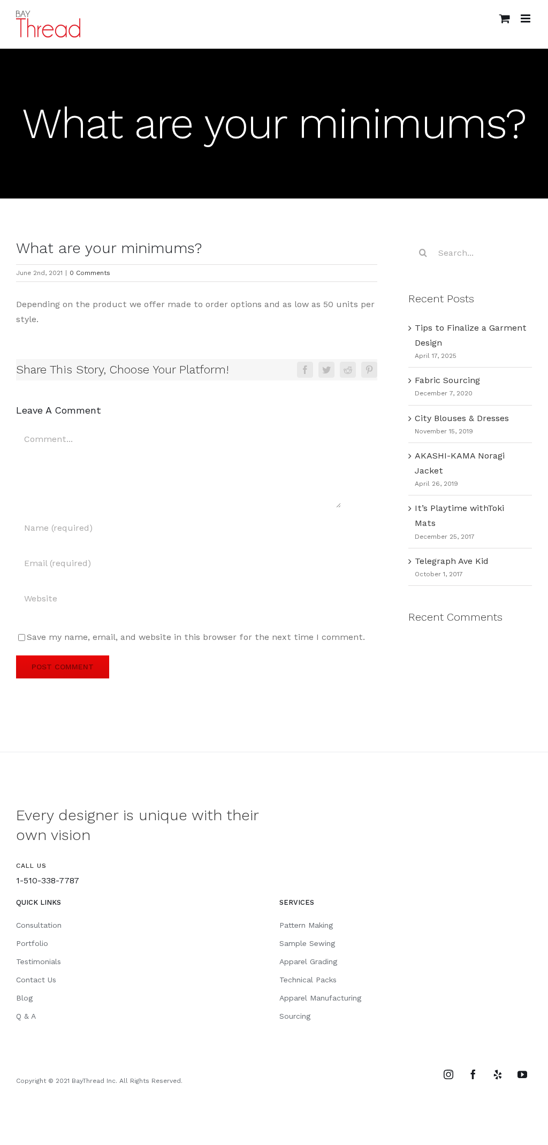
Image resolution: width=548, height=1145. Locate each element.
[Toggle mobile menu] (526, 18)
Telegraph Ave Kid (452, 561)
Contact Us (36, 979)
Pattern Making (306, 925)
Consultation (39, 925)
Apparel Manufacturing (320, 998)
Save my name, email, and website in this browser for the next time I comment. (196, 637)
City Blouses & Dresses (462, 418)
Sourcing (294, 1016)
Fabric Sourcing (447, 380)
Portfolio (32, 943)
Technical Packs (308, 979)
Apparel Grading (308, 961)
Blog (24, 998)
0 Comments (90, 273)
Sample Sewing (307, 943)
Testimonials (38, 961)
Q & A (26, 1016)
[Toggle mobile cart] (504, 18)
